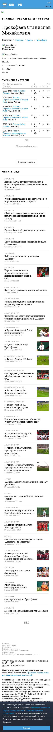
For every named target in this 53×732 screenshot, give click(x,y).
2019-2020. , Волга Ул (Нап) (15, 99)
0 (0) (35, 92)
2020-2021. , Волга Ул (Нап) (14, 92)
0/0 (48, 97)
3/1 (48, 115)
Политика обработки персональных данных (20, 654)
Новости (19, 40)
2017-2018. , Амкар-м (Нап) (14, 133)
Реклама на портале (10, 649)
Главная (8, 19)
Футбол (43, 19)
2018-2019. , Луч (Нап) (15, 117)
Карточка (6, 40)
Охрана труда (8, 652)
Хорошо (26, 728)
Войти (48, 6)
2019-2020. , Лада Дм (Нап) (15, 108)
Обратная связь (9, 645)
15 (32, 115)
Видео (30, 40)
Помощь (5, 643)
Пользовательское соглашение (15, 651)
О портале (6, 647)
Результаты (26, 19)
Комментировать (26, 162)
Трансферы (41, 40)
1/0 (48, 91)
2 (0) (35, 107)
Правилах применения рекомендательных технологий (25, 673)
